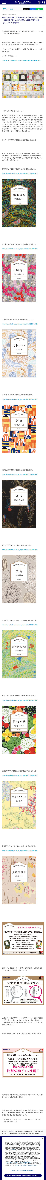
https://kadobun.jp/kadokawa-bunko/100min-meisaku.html (21, 60)
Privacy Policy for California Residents (23, 1170)
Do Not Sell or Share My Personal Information (18, 1162)
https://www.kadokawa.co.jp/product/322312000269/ (19, 474)
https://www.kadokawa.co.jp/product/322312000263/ (19, 399)
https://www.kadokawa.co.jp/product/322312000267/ (19, 700)
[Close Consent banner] (42, 1138)
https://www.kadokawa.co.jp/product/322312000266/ (19, 775)
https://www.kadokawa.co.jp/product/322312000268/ (19, 850)
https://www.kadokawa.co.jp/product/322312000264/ (19, 550)
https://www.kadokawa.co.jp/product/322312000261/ (19, 249)
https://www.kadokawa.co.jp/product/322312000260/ (19, 173)
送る (40, 9)
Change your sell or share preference (25, 1165)
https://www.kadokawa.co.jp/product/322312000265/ (19, 625)
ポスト (27, 9)
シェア (34, 9)
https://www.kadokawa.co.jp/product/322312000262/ (19, 324)
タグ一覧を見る (10, 9)
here (13, 1149)
